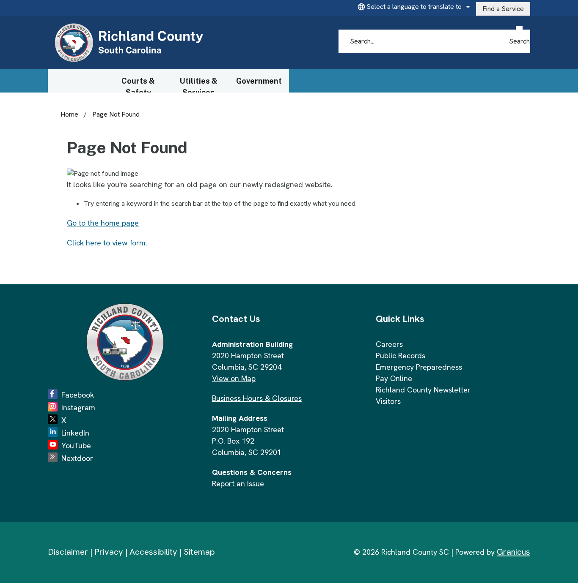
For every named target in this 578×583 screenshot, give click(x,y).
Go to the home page (103, 223)
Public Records (400, 355)
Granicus (513, 551)
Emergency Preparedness (419, 367)
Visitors (388, 401)
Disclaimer (68, 551)
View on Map (234, 378)
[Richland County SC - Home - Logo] (128, 43)
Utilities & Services (198, 84)
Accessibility (153, 551)
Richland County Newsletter (423, 390)
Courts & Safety (138, 84)
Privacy (108, 551)
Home (69, 114)
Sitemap (199, 551)
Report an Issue (238, 483)
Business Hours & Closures (257, 398)
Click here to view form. (107, 243)
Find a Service (503, 8)
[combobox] (412, 7)
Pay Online (394, 378)
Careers (389, 344)
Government (259, 80)
